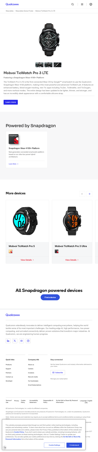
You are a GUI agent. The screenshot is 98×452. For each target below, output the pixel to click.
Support (8, 369)
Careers (30, 369)
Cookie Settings (54, 445)
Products (9, 364)
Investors (31, 373)
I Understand (74, 445)
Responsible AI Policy (48, 401)
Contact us (9, 377)
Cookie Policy (23, 401)
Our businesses (33, 381)
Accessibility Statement (34, 401)
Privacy (16, 401)
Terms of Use (8, 401)
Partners (8, 373)
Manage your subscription (59, 379)
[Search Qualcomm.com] (73, 4)
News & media (33, 377)
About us (31, 364)
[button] (67, 401)
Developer (9, 381)
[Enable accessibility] (4, 447)
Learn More (12, 164)
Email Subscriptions (34, 385)
